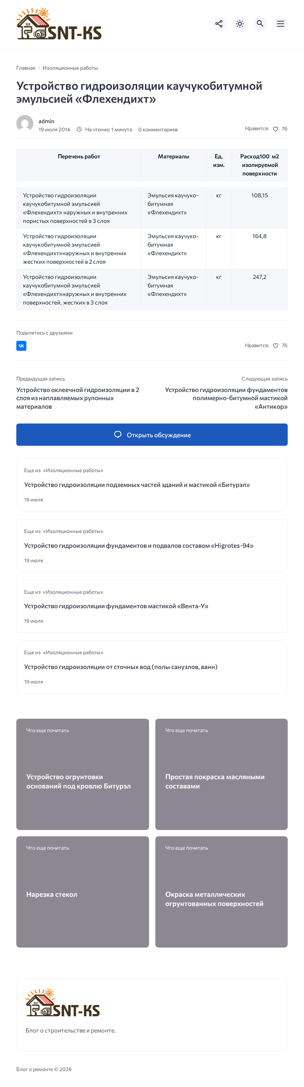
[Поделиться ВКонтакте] (21, 346)
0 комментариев (158, 129)
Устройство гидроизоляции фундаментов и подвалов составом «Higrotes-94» (139, 545)
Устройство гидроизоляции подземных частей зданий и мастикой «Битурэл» (137, 484)
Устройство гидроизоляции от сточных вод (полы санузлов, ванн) (121, 667)
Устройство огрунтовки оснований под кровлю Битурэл (78, 781)
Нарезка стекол (51, 894)
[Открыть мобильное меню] (281, 24)
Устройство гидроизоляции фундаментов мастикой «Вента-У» (116, 606)
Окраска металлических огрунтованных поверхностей (214, 899)
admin (46, 120)
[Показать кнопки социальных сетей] (219, 24)
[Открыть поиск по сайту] (260, 24)
